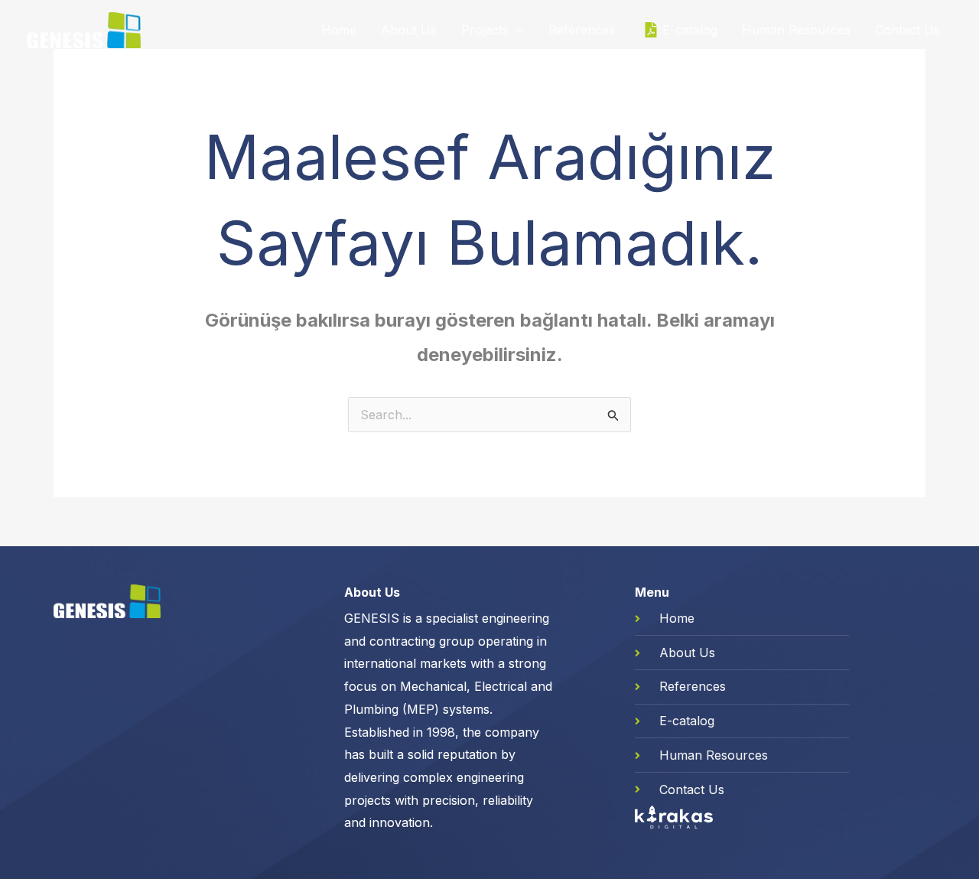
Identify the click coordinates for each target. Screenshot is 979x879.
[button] (516, 30)
